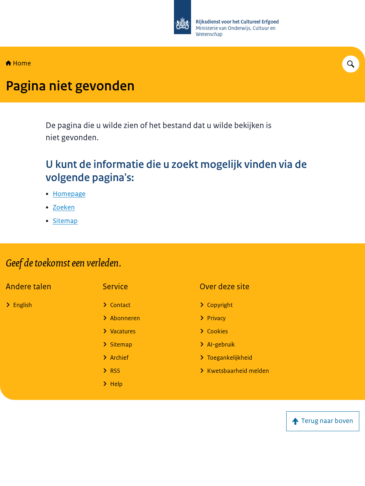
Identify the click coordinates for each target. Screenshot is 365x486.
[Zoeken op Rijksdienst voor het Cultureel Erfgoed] (350, 64)
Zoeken (64, 207)
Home (22, 63)
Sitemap (65, 221)
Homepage (69, 194)
